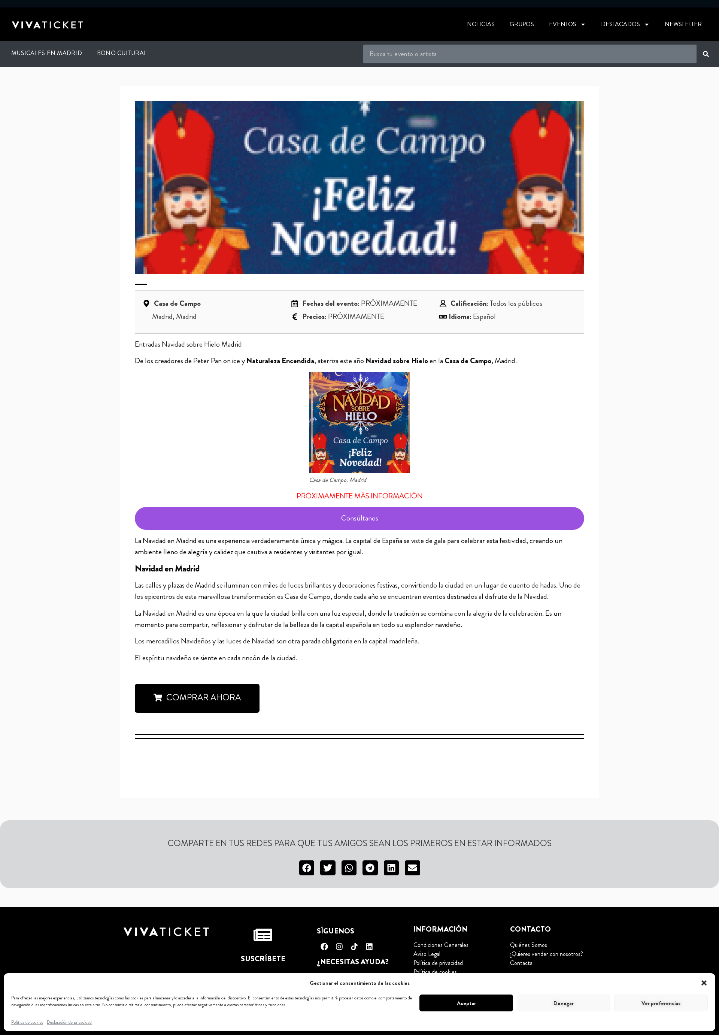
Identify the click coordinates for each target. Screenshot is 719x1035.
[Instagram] (339, 946)
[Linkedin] (369, 946)
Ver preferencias (660, 1003)
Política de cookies (27, 1022)
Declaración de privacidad (69, 1022)
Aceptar (466, 1003)
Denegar (563, 1003)
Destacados (620, 24)
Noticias (481, 24)
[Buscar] (706, 54)
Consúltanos (359, 518)
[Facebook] (324, 946)
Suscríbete (263, 958)
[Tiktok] (354, 946)
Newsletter (683, 24)
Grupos (522, 24)
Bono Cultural (122, 53)
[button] (704, 983)
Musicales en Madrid (46, 53)
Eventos (562, 24)
